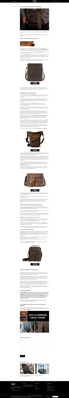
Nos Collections (13, 1)
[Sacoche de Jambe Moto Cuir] (34, 141)
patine (25, 226)
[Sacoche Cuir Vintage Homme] (34, 73)
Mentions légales (49, 388)
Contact (36, 389)
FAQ (35, 387)
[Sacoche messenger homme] (34, 181)
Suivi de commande (37, 388)
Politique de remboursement (51, 387)
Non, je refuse (48, 396)
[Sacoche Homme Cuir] (34, 322)
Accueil (12, 3)
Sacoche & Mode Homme (17, 3)
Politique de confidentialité (50, 389)
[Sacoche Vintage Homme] (34, 255)
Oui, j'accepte (55, 396)
